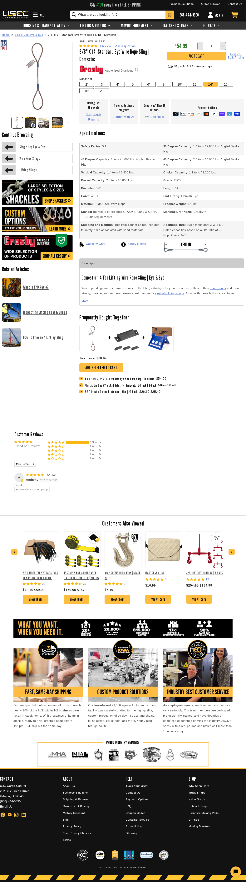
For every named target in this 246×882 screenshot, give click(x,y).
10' (179, 84)
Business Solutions (181, 3)
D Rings (194, 819)
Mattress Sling (154, 573)
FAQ (128, 806)
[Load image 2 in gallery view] (30, 122)
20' (102, 91)
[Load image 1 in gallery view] (17, 122)
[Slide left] (6, 122)
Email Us (6, 806)
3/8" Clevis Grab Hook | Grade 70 (122, 575)
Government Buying (76, 806)
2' (86, 84)
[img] (35, 475)
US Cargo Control (117, 867)
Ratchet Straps (198, 806)
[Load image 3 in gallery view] (44, 122)
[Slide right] (68, 122)
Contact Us (235, 3)
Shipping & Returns (93, 117)
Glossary (131, 833)
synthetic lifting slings (169, 293)
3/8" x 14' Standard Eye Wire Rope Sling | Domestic (82, 34)
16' (226, 84)
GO (169, 15)
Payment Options (137, 799)
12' (195, 84)
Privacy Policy (72, 826)
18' (86, 91)
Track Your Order (137, 785)
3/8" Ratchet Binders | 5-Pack (204, 573)
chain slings (218, 288)
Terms (67, 839)
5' (133, 84)
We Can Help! (154, 116)
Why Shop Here (199, 785)
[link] (121, 385)
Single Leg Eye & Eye (29, 34)
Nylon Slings (197, 799)
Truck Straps (197, 792)
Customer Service (137, 819)
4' (117, 84)
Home (6, 34)
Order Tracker (210, 3)
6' (148, 84)
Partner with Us (124, 116)
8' (164, 84)
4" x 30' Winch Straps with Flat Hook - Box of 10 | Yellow (81, 575)
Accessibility (134, 826)
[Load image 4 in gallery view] (57, 122)
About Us (69, 785)
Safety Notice (137, 243)
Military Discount (74, 812)
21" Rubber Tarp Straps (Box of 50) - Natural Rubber (40, 575)
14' (210, 84)
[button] (88, 46)
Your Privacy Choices (77, 833)
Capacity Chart (96, 243)
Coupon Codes (135, 812)
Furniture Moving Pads (204, 812)
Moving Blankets (199, 826)
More (84, 301)
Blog (66, 819)
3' (102, 84)
